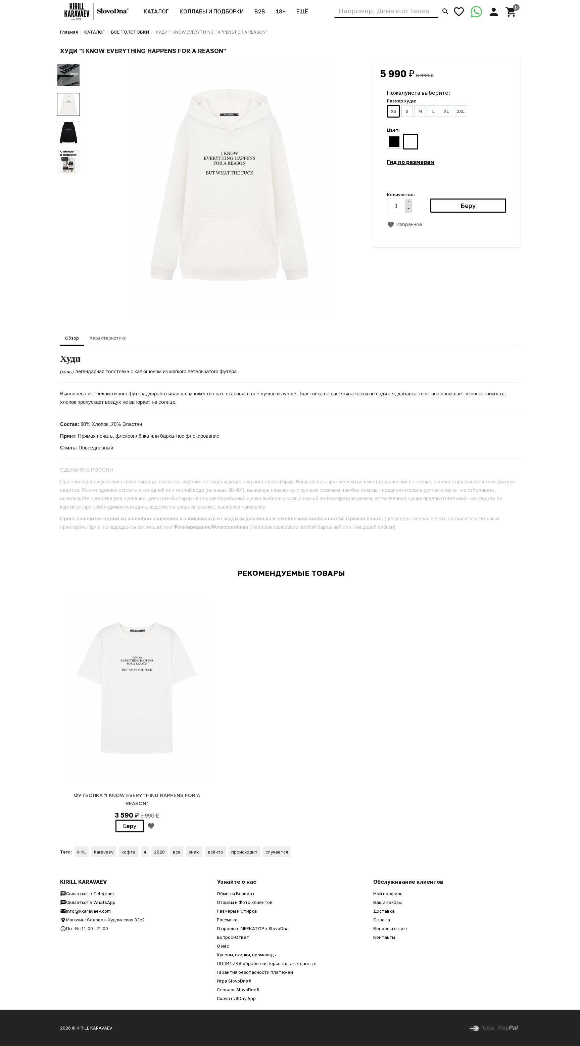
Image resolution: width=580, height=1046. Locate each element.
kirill (81, 852)
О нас (223, 946)
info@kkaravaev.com (88, 911)
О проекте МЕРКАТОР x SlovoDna (253, 928)
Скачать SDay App (236, 998)
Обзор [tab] (72, 338)
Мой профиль (387, 893)
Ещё (302, 11)
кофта (129, 852)
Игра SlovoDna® (234, 981)
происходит (244, 852)
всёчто (215, 852)
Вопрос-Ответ (233, 937)
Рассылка (227, 919)
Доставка (384, 911)
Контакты (384, 937)
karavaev (103, 852)
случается (276, 852)
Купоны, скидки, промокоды (247, 954)
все (177, 852)
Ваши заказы (387, 902)
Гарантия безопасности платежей (255, 972)
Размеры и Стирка (237, 911)
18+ (281, 11)
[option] (229, 188)
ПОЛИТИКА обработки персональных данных (266, 963)
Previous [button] (68, 59)
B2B (259, 11)
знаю (194, 852)
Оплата (381, 919)
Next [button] (68, 179)
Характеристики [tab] (108, 338)
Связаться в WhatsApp (90, 902)
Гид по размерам (410, 162)
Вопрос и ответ (390, 928)
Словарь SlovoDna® (238, 989)
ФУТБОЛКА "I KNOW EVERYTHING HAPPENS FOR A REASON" (137, 799)
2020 (159, 852)
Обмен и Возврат (236, 893)
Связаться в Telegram (90, 893)
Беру (129, 826)
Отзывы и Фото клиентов (245, 902)
